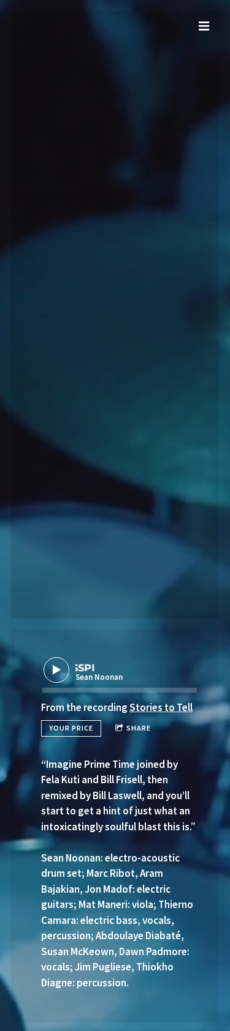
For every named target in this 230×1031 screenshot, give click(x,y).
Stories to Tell (161, 707)
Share (138, 727)
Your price (71, 727)
